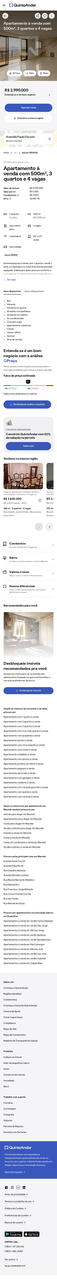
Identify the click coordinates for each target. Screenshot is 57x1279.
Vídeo (31, 73)
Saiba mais (28, 446)
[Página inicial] (22, 5)
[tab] (12, 292)
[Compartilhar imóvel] (38, 16)
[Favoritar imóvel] (45, 16)
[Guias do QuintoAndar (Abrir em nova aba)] (18, 1187)
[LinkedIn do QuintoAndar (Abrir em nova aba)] (24, 1187)
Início (6, 153)
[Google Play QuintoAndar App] (14, 1234)
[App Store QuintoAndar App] (31, 1234)
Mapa (45, 73)
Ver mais (11, 280)
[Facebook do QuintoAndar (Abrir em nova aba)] (6, 1187)
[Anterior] (39, 527)
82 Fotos (16, 73)
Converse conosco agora (30, 118)
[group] (23, 491)
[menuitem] (9, 153)
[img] (23, 476)
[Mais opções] (52, 16)
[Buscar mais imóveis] (5, 16)
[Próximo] (49, 527)
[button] (28, 545)
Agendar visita (28, 108)
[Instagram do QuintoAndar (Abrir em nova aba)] (12, 1187)
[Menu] (4, 5)
